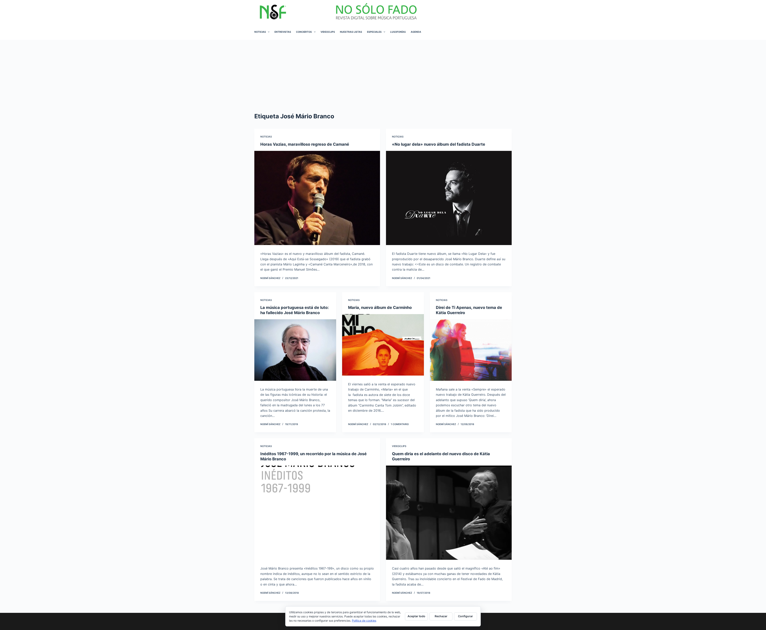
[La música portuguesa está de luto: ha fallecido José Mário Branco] (295, 350)
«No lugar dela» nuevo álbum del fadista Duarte (438, 144)
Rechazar (441, 616)
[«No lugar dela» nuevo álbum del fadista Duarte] (449, 198)
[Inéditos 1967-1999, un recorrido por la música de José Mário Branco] (317, 513)
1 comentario (400, 424)
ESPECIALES (374, 31)
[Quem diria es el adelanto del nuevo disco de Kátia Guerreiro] (449, 513)
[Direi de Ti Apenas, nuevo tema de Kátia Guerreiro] (471, 350)
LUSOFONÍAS (398, 31)
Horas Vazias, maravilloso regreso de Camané (304, 144)
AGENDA (416, 31)
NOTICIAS (260, 31)
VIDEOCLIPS (328, 31)
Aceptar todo (416, 616)
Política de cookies (364, 620)
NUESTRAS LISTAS (351, 31)
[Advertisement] (383, 70)
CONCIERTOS (304, 31)
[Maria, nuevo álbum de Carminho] (383, 345)
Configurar (465, 616)
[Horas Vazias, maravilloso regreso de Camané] (317, 198)
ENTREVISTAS (282, 31)
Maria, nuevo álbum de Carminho (380, 307)
